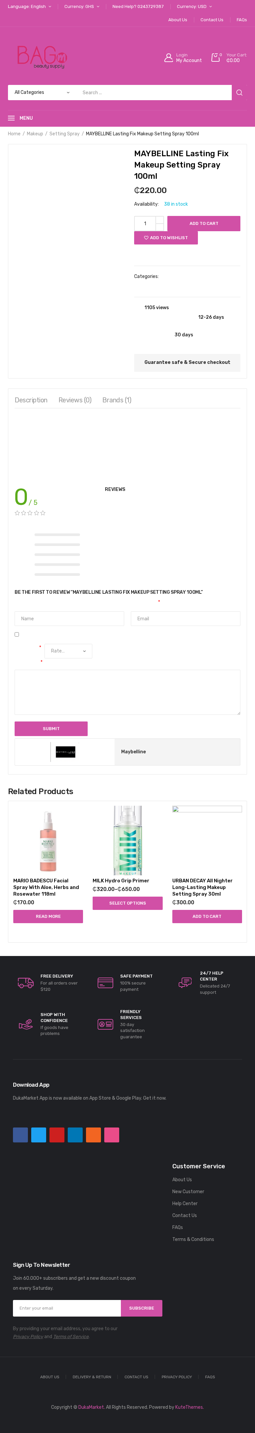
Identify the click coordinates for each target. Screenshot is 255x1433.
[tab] (31, 401)
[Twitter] (38, 1134)
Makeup (35, 134)
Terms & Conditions (193, 1239)
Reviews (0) (75, 400)
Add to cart (204, 223)
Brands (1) (116, 400)
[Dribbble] (111, 1134)
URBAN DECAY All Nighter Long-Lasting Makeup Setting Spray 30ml (202, 887)
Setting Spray (64, 134)
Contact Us (184, 1215)
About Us (182, 1180)
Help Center (185, 1203)
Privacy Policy (28, 1336)
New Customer (188, 1191)
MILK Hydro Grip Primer (121, 881)
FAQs (177, 1227)
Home (14, 134)
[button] (147, 252)
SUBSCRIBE (141, 1308)
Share (233, 253)
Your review (28, 662)
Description (31, 400)
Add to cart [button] (207, 916)
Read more (48, 916)
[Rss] (93, 1134)
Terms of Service (71, 1336)
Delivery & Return (92, 1377)
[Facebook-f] (20, 1134)
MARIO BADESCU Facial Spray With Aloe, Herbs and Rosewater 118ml (46, 887)
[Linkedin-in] (75, 1134)
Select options (127, 903)
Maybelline (162, 286)
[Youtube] (56, 1134)
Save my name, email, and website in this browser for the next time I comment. (106, 635)
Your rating (28, 647)
